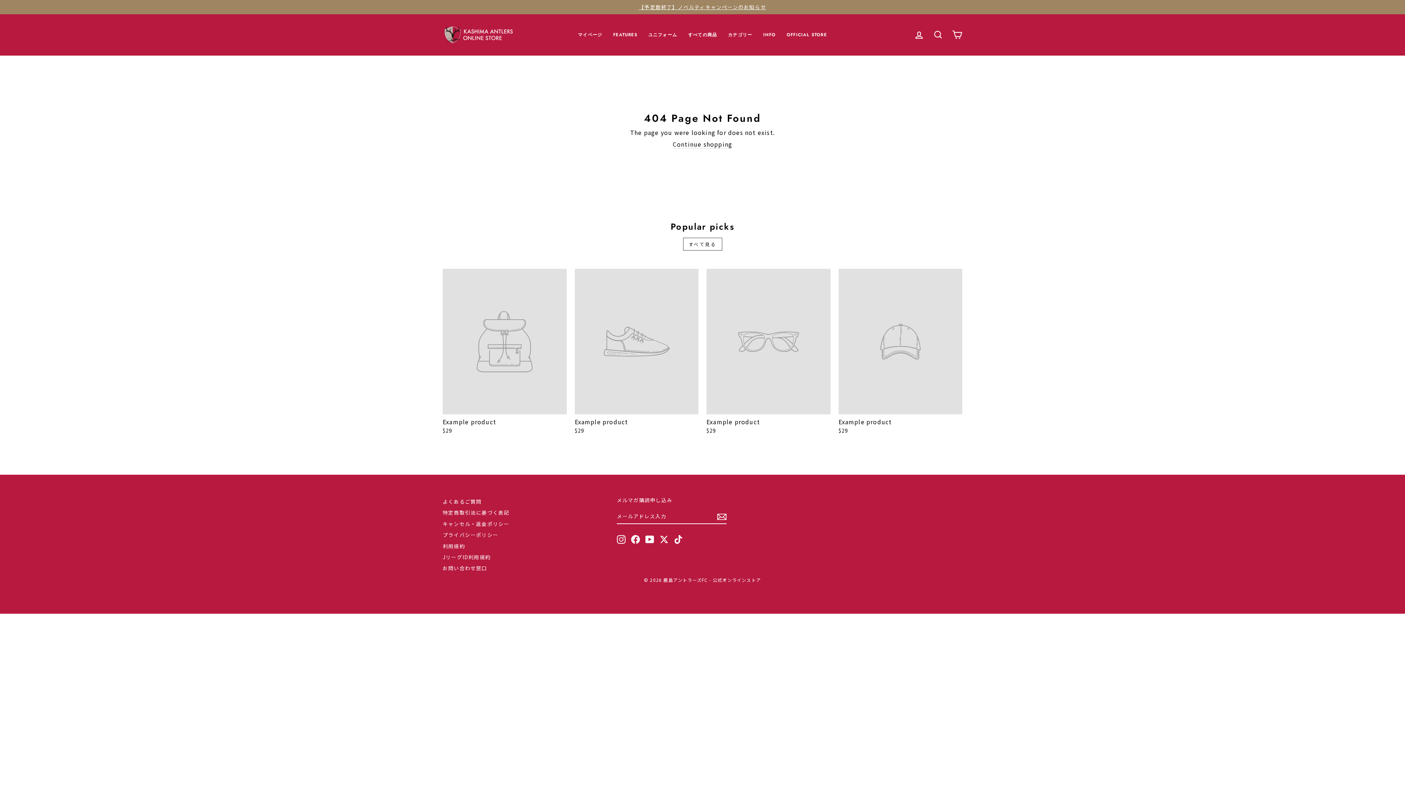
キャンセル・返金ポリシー (476, 523)
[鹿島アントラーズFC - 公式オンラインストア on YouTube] (649, 539)
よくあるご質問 (462, 501)
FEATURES (625, 34)
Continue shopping (702, 144)
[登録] (722, 517)
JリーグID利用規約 (467, 557)
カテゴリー (740, 34)
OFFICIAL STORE (807, 34)
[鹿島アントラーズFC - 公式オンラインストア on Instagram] (621, 539)
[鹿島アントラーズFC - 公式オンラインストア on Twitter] (664, 539)
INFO (769, 34)
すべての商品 (702, 34)
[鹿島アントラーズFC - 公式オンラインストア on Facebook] (635, 539)
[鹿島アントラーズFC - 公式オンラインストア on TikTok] (678, 539)
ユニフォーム (662, 34)
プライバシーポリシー (470, 534)
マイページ (590, 34)
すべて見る (703, 244)
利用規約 (454, 546)
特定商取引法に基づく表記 (476, 512)
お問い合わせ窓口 (465, 568)
